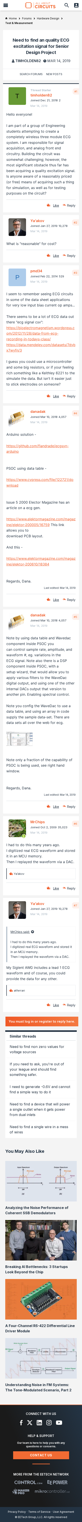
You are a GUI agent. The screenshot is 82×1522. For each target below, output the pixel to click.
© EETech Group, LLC (28, 1517)
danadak (37, 411)
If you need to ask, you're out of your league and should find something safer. (37, 1069)
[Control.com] (28, 1482)
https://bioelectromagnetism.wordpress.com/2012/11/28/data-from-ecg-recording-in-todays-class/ (40, 333)
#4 (75, 413)
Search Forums (31, 74)
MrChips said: (20, 932)
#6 (75, 823)
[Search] (67, 5)
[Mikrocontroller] (52, 1491)
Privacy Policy (17, 1511)
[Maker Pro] (21, 1491)
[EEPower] (57, 1482)
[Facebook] (21, 1422)
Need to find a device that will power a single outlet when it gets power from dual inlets (40, 1109)
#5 (75, 617)
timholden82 (28, 61)
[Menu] (5, 5)
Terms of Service (39, 1511)
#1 (75, 91)
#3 (75, 272)
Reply (71, 205)
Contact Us (41, 1455)
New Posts (54, 74)
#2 (75, 222)
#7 (75, 905)
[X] (30, 1422)
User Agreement (63, 1511)
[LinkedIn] (39, 1422)
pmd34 (36, 271)
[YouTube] (59, 1423)
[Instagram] (49, 1422)
